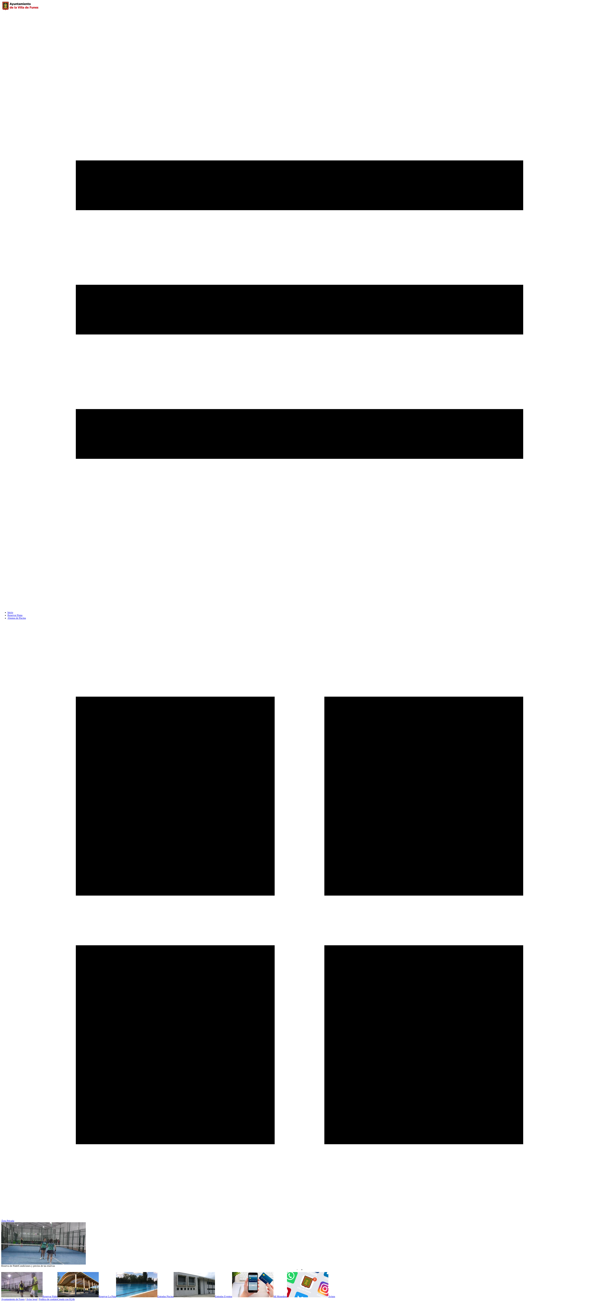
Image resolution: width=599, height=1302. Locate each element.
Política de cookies (48, 1299)
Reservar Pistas (14, 615)
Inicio (10, 612)
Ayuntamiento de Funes (13, 1299)
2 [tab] (301, 1269)
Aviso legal (31, 1299)
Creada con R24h (66, 1299)
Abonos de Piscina (16, 618)
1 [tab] (297, 1269)
